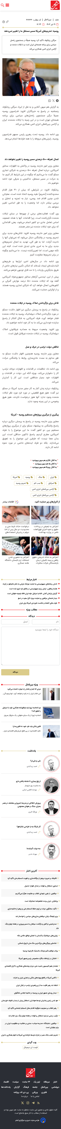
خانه (57, 20)
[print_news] (3, 21)
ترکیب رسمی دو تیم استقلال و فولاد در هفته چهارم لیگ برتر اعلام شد (33, 1015)
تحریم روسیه (21, 483)
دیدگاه (15, 672)
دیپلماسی (56, 1087)
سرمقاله (47, 1082)
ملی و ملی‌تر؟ (35, 761)
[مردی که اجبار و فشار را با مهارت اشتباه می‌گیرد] (51, 694)
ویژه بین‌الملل (31, 685)
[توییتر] (22, 1103)
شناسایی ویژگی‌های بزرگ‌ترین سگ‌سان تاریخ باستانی (37, 943)
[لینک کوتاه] (7, 22)
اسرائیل (51, 483)
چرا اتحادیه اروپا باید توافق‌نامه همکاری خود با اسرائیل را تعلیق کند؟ (21, 709)
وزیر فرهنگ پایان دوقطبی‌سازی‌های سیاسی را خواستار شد (37, 916)
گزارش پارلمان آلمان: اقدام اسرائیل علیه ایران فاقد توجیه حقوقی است (32, 593)
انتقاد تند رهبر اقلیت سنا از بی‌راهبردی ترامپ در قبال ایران (37, 985)
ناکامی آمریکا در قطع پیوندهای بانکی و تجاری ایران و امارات (35, 977)
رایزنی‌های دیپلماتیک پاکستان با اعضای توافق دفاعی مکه (37, 935)
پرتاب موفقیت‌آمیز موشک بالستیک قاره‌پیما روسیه (40, 950)
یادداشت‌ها (6, 1087)
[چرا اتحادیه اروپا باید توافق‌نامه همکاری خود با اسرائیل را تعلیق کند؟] (51, 712)
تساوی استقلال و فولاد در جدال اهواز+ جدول (41, 886)
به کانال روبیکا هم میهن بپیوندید (44, 467)
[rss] (38, 1103)
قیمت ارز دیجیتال (30, 1047)
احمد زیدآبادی (32, 766)
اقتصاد (6, 1082)
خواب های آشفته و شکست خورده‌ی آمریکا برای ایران (38, 603)
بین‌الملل (47, 19)
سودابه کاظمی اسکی (29, 789)
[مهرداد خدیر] (51, 851)
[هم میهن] (55, 5)
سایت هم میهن (15, 1110)
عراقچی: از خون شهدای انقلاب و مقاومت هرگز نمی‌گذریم (36, 893)
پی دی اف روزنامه (21, 1092)
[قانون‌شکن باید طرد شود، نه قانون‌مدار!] (51, 731)
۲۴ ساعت (26, 1082)
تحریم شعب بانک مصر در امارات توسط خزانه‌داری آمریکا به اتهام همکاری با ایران (29, 1035)
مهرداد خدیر (33, 854)
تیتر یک (37, 1082)
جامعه (35, 1087)
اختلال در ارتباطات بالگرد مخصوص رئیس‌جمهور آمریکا (38, 958)
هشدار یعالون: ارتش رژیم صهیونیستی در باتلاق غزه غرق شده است (33, 588)
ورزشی (35, 1092)
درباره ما (24, 1096)
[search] (2, 5)
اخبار (55, 1082)
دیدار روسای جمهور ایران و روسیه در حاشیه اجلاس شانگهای (35, 993)
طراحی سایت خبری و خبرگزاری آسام (27, 1120)
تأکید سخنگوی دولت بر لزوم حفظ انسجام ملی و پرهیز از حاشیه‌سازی (32, 908)
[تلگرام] (33, 1103)
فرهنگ (26, 1087)
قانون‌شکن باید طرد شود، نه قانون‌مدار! (27, 726)
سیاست (15, 1082)
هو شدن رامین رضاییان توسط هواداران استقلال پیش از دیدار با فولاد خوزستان (29, 1000)
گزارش (17, 1087)
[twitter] (53, 101)
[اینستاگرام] (27, 1103)
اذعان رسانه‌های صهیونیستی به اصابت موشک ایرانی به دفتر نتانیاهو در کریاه (30, 584)
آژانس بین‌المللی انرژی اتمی (43, 489)
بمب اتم (37, 483)
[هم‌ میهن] (30, 1073)
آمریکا (15, 477)
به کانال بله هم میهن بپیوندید (46, 464)
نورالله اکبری (32, 811)
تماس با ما (35, 1096)
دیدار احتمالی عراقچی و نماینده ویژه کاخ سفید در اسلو (37, 598)
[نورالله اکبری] (51, 807)
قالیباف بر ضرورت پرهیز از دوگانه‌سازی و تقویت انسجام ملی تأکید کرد (32, 878)
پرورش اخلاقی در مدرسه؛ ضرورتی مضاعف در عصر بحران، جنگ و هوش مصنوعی (22, 805)
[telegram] (57, 101)
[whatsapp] (49, 101)
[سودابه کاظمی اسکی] (51, 785)
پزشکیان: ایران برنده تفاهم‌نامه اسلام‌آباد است (41, 901)
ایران (52, 477)
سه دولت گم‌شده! (34, 848)
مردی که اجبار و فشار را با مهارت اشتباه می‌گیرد (24, 689)
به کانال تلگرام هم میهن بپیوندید (44, 460)
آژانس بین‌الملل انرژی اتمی (43, 495)
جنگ (40, 477)
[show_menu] (7, 5)
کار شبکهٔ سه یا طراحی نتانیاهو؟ (29, 826)
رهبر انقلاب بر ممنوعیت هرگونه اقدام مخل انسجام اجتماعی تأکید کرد (32, 1008)
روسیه (27, 477)
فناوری (44, 1092)
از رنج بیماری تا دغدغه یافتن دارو (28, 781)
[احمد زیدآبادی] (51, 763)
